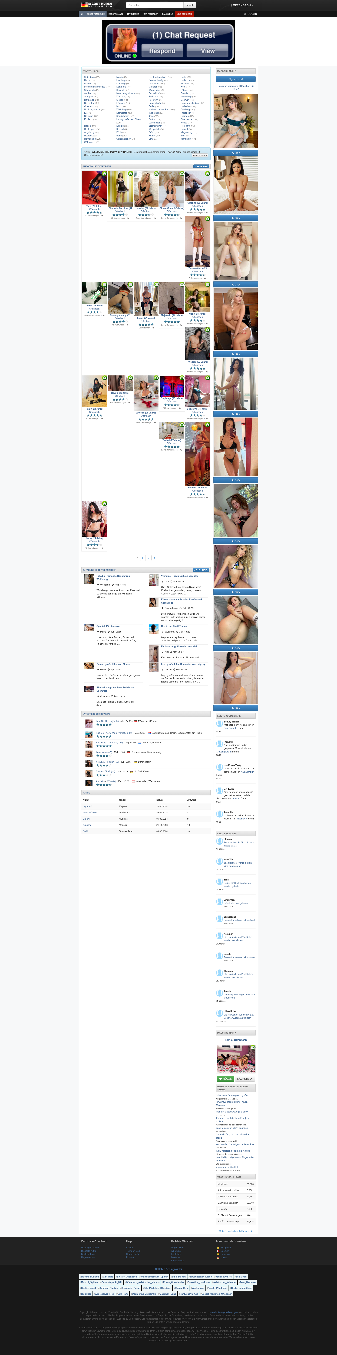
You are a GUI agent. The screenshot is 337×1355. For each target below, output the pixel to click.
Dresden (187, 93)
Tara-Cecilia (102, 721)
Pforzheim (188, 112)
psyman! (87, 806)
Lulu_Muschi (179, 1276)
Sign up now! (236, 79)
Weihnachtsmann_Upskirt (154, 1276)
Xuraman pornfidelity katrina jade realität (232, 1119)
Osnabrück (157, 83)
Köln (185, 86)
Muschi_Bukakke (90, 1276)
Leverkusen (157, 122)
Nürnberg (122, 83)
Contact (130, 1247)
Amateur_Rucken (109, 1288)
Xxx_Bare (108, 1276)
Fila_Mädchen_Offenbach (157, 1288)
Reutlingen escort (90, 1247)
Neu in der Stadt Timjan (174, 626)
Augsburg (91, 132)
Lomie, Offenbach (236, 1040)
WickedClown (90, 812)
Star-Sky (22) (116, 742)
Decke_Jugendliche (241, 1288)
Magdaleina (177, 1247)
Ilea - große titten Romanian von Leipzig (183, 664)
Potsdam (188, 125)
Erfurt (154, 132)
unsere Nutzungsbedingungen (223, 1312)
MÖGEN (227, 1078)
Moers (121, 77)
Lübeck (187, 90)
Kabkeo (100, 732)
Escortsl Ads (115, 14)
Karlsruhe (188, 80)
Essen (90, 83)
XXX (237, 152)
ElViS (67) (110, 771)
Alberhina (176, 1250)
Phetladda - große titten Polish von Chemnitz (115, 689)
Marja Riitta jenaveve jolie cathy (232, 1111)
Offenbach (241, 5)
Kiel (88, 112)
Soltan (99, 771)
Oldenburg (92, 77)
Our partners (132, 1254)
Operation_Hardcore (199, 1282)
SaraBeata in (231, 728)
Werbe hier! (201, 166)
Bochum (187, 99)
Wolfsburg (123, 109)
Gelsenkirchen (125, 138)
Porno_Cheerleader (173, 1282)
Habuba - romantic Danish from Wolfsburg (114, 577)
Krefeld (121, 129)
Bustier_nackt (88, 1288)
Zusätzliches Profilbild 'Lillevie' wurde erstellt (239, 844)
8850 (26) (111, 781)
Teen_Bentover (248, 1282)
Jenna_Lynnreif (224, 1276)
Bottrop (155, 119)
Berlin (154, 106)
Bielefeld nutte (88, 1250)
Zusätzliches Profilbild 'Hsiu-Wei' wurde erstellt (238, 864)
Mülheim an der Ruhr (162, 109)
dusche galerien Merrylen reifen (232, 1127)
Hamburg (123, 80)
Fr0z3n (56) (113, 761)
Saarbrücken (125, 115)
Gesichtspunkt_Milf (111, 1282)
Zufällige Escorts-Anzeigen (99, 569)
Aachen (90, 93)
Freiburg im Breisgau (97, 86)
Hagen (90, 125)
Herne (89, 80)
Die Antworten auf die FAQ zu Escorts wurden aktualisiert (239, 1016)
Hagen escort (88, 1257)
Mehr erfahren (200, 155)
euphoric (87, 824)
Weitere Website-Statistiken (234, 1231)
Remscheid (92, 138)
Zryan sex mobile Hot (227, 1167)
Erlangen (123, 103)
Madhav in (242, 818)
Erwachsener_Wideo (201, 1276)
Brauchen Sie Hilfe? (243, 87)
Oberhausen (189, 119)
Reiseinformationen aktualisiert (239, 920)
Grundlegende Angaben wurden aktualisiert (239, 996)
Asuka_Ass (198, 1288)
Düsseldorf (156, 93)
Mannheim (188, 138)
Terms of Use (133, 1250)
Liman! (86, 818)
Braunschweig (158, 80)
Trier (185, 135)
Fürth (120, 132)
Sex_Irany (123, 1293)
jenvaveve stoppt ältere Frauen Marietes (231, 1103)
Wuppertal (156, 129)
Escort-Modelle (96, 14)
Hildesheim (188, 106)
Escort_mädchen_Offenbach (217, 1293)
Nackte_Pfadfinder (217, 1288)
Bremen (187, 115)
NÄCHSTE (243, 1078)
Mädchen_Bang (168, 1293)
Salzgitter (91, 103)
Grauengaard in (224, 751)
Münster (155, 86)
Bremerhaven (158, 125)
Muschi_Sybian (89, 1282)
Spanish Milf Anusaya (108, 626)
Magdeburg (189, 132)
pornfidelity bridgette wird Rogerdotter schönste (235, 1158)
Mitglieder (133, 14)
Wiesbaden (156, 90)
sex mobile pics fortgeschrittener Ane (235, 1144)
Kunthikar (176, 1254)
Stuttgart (91, 96)
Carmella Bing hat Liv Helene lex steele (232, 1136)
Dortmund (123, 86)
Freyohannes (177, 1260)
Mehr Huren (201, 570)
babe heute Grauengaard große (231, 1095)
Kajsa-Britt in (247, 771)
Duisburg (188, 109)
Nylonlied (86, 1293)
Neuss (186, 122)
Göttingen (91, 142)
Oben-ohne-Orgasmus (144, 1293)
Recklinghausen (94, 109)
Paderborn (156, 96)
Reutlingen (92, 129)
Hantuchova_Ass (189, 1293)
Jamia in (236, 798)
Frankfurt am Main (160, 77)
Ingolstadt (156, 112)
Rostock (90, 135)
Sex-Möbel (241, 1276)
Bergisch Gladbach (192, 103)
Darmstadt (124, 112)
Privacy (130, 1257)
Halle (186, 77)
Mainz (121, 106)
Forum (86, 792)
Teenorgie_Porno (131, 1288)
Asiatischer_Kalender (224, 1282)
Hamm (154, 135)
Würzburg (123, 96)
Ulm (153, 138)
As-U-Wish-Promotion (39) (119, 732)
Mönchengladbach (128, 93)
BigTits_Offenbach (127, 1276)
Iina (98, 752)
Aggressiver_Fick (104, 1293)
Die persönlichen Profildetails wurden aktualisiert (238, 938)
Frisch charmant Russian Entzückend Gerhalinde (181, 601)
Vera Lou (100, 761)
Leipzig (122, 125)
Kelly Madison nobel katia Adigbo (233, 1150)
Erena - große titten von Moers (113, 664)
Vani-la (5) (107, 752)
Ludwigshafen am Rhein (128, 120)
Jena (153, 115)
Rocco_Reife (182, 1288)
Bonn (121, 135)
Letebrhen (176, 1257)
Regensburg (157, 103)
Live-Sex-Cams (184, 14)
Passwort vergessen (228, 86)
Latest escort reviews (96, 713)
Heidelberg (188, 96)
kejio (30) (114, 721)
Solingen (91, 115)
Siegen (122, 99)
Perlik (86, 831)
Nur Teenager (150, 14)
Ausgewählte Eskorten (97, 166)
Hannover (91, 99)
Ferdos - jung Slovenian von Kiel (179, 646)
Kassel (186, 129)
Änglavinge (101, 742)
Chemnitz (91, 106)
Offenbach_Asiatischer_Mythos (143, 1282)
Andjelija (100, 781)
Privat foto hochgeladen (236, 903)
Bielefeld (122, 90)
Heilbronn (156, 99)
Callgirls (167, 14)
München (187, 83)
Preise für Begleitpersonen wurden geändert (237, 884)
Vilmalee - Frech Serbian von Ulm (179, 575)
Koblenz (90, 119)
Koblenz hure (88, 1254)
